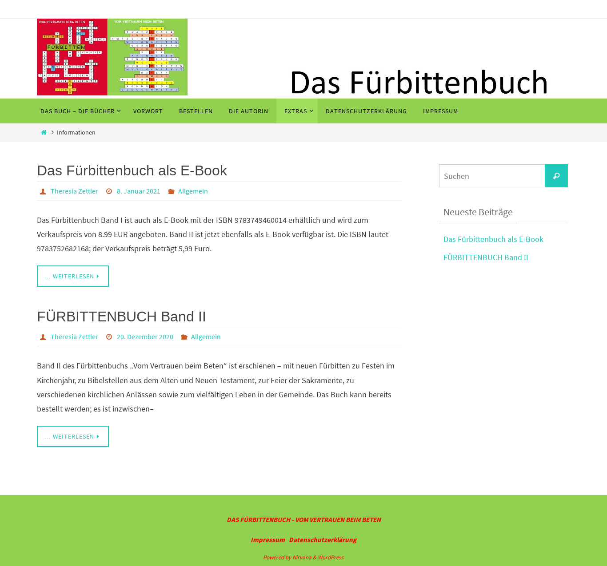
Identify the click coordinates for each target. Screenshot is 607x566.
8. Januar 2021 (138, 190)
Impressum (268, 539)
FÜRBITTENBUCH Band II (121, 317)
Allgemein (193, 190)
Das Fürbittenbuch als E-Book (132, 170)
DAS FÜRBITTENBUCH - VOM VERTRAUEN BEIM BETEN (304, 519)
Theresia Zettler (74, 190)
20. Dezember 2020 (145, 336)
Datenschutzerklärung (322, 539)
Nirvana (301, 557)
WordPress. (331, 557)
